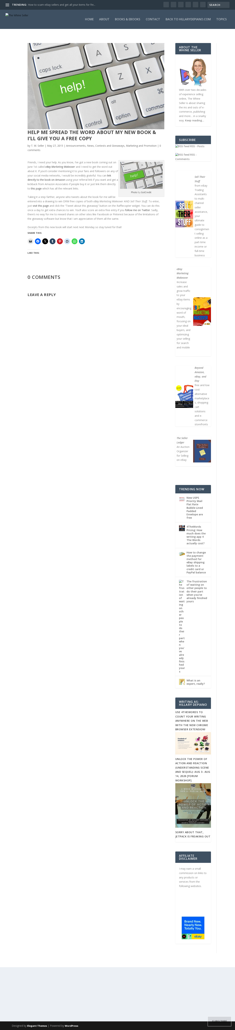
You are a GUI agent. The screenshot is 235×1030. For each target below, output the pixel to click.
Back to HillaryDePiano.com (188, 19)
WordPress (71, 1025)
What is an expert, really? (196, 682)
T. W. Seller (37, 145)
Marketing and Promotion (141, 145)
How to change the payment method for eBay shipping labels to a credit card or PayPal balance (196, 562)
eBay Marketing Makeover (60, 166)
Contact (153, 19)
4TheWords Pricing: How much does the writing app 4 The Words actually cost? (196, 535)
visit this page (41, 205)
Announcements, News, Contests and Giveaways (95, 145)
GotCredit (146, 192)
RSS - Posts (196, 146)
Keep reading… (194, 120)
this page (36, 188)
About (104, 19)
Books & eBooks (127, 19)
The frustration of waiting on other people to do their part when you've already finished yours (197, 591)
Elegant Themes (37, 1025)
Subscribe (91, 424)
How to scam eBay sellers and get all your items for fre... (61, 4)
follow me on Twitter (137, 210)
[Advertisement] (117, 992)
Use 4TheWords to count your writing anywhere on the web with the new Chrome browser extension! (191, 720)
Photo (134, 192)
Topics (221, 19)
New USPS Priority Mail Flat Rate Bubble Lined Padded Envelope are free (195, 507)
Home (89, 19)
